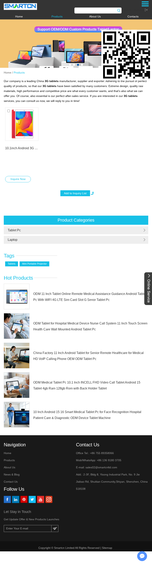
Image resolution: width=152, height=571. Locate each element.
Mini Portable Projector (34, 263)
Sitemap (107, 547)
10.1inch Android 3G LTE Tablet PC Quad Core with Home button (21, 148)
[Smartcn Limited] (20, 6)
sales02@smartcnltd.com (101, 467)
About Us (95, 16)
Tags (9, 256)
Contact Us (11, 481)
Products (57, 16)
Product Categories (76, 220)
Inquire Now (18, 179)
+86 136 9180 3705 (108, 460)
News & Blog (12, 474)
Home (19, 16)
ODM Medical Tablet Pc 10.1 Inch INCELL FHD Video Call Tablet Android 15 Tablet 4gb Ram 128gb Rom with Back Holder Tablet (86, 385)
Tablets (11, 263)
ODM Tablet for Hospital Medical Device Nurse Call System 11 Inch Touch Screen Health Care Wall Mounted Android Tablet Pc (90, 326)
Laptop (12, 239)
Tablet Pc (14, 230)
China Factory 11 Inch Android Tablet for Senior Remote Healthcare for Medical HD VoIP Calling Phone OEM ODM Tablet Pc (88, 356)
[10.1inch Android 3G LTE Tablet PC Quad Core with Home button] (21, 124)
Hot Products (18, 278)
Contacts (133, 16)
